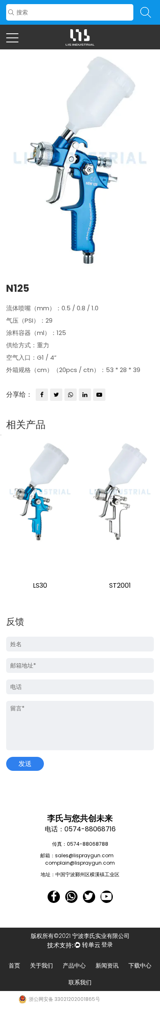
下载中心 (139, 965)
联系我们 (80, 982)
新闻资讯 (107, 965)
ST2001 (120, 585)
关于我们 (41, 965)
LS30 (40, 585)
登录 (107, 944)
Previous (1, 435)
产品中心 (74, 965)
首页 (14, 965)
